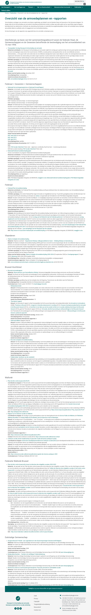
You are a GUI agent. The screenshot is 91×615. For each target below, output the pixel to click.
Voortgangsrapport (73, 254)
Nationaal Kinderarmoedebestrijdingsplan (19, 151)
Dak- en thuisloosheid (43, 7)
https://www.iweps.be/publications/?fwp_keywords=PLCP (67, 410)
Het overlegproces (19, 7)
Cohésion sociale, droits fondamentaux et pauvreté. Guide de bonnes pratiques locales (32, 438)
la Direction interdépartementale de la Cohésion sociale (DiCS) (39, 440)
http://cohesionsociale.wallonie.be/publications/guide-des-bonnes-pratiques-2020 (34, 454)
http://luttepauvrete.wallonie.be (19, 411)
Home (7, 13)
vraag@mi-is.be (42, 178)
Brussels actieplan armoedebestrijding (21, 340)
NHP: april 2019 (12, 137)
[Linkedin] (18, 608)
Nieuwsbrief (37, 607)
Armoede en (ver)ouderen (78, 303)
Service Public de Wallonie (67, 415)
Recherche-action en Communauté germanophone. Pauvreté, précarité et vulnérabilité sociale (34, 567)
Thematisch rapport (16, 301)
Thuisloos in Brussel (20, 305)
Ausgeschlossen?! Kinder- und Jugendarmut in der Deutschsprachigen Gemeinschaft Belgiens (34, 540)
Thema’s (30, 7)
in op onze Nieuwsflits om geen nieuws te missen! (45, 588)
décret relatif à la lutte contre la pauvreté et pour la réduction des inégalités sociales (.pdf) (35, 493)
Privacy (36, 598)
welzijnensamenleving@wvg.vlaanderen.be (41, 262)
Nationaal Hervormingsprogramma (17, 87)
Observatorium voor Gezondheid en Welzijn (26, 272)
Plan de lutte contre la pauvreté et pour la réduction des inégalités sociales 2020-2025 (32, 464)
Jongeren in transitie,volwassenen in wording (43, 305)
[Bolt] (20, 608)
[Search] (85, 4)
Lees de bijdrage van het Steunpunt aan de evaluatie (37, 228)
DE (76, 1)
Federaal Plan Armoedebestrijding (17, 188)
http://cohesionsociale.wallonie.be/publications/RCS (25, 435)
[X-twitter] (15, 608)
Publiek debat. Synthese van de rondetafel (22, 357)
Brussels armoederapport (15, 270)
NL (83, 1)
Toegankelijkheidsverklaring (42, 604)
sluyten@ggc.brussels (40, 284)
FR (81, 1)
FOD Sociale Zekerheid (17, 147)
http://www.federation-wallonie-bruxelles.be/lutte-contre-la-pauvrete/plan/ (32, 532)
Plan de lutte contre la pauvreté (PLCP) (18, 381)
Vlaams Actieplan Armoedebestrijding (18, 239)
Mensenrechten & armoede (62, 7)
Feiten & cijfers (5, 10)
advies (38, 196)
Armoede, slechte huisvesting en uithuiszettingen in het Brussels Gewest (62, 309)
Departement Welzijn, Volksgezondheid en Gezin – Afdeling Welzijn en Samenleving (49, 241)
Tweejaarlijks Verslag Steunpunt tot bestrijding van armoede (25, 48)
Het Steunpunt (5, 7)
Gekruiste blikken (15, 320)
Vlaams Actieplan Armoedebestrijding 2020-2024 (40, 254)
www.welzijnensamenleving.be (19, 262)
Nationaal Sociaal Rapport (36, 87)
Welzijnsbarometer (16, 286)
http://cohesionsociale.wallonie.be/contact (48, 436)
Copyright (36, 601)
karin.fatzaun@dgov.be (67, 552)
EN (78, 1)
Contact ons (37, 610)
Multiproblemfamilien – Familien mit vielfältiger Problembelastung (26, 554)
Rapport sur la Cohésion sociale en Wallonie (20, 413)
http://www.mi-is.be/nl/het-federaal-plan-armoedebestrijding (28, 230)
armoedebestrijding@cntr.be (19, 79)
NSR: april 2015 (12, 139)
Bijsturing (14, 256)
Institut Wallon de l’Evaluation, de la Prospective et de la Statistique (39, 417)
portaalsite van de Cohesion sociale (29, 427)
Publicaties (78, 7)
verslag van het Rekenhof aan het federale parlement (48, 217)
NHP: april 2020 (12, 135)
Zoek (35, 595)
